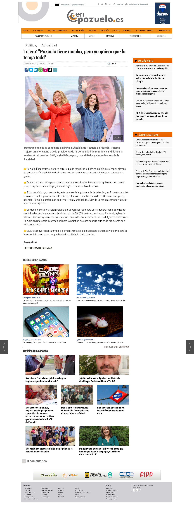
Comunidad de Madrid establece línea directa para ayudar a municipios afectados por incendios (152, 142)
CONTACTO (161, 36)
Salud (60, 494)
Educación (104, 30)
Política (61, 488)
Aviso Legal (136, 487)
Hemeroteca (110, 494)
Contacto (65, 5)
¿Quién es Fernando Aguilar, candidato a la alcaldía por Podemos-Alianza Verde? (99, 380)
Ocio (77, 488)
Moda (77, 494)
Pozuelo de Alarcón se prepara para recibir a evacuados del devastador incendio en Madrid (152, 103)
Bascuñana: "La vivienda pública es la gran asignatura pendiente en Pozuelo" (45, 380)
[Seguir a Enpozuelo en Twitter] (102, 4)
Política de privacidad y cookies (143, 485)
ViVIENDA (74, 36)
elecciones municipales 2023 (38, 248)
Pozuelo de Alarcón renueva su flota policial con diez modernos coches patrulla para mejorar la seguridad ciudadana (152, 174)
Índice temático (111, 497)
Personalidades (47, 490)
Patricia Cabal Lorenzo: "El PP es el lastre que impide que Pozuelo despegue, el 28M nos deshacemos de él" (101, 451)
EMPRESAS (109, 36)
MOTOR (91, 36)
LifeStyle (92, 30)
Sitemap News (111, 499)
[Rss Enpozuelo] (109, 4)
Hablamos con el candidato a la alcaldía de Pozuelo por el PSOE (110, 410)
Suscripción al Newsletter (138, 4)
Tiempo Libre (29, 497)
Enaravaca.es (164, 30)
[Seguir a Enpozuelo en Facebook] (98, 4)
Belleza (44, 494)
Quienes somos (78, 5)
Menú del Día (29, 492)
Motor (60, 492)
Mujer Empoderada (144, 30)
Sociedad (44, 488)
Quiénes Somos (112, 490)
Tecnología (45, 497)
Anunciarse (110, 492)
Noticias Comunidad (57, 30)
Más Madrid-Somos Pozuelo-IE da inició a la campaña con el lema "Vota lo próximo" (75, 410)
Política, (31, 45)
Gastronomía (78, 30)
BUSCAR (119, 4)
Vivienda (61, 497)
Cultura (116, 30)
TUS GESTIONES (135, 36)
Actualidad (38, 30)
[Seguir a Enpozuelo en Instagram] (106, 4)
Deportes (127, 30)
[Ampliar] (74, 140)
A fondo (61, 490)
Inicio (26, 30)
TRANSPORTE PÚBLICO (43, 36)
